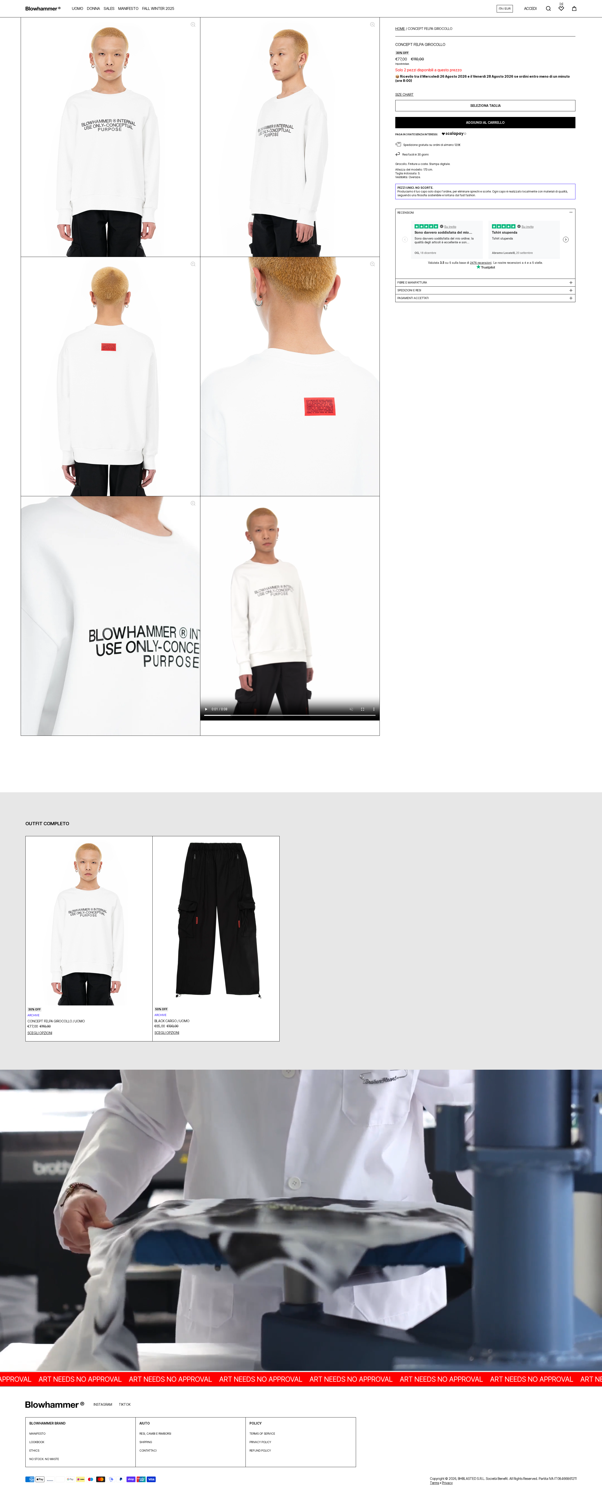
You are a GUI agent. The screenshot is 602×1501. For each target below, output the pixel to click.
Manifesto (37, 1433)
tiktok (125, 1404)
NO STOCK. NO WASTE (44, 1459)
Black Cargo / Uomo (172, 1021)
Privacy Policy (260, 1442)
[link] (301, 1221)
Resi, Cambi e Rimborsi (155, 1433)
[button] (574, 8)
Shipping (145, 1442)
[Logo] (43, 8)
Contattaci (148, 1450)
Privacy (447, 1483)
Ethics (34, 1450)
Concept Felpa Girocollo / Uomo (56, 1021)
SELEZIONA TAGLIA (485, 105)
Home (400, 29)
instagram (103, 1404)
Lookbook (36, 1442)
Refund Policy (260, 1450)
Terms (434, 1483)
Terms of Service (262, 1433)
